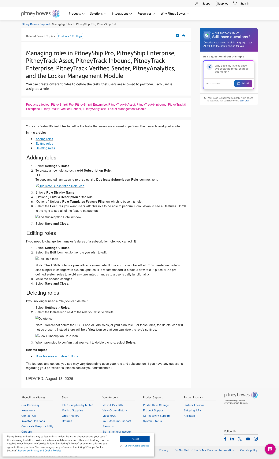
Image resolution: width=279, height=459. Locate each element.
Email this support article (177, 35)
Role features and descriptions (57, 356)
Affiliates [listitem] (189, 415)
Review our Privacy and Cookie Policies (39, 450)
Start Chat (244, 101)
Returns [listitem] (67, 421)
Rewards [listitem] (108, 426)
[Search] (196, 3)
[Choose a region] (255, 3)
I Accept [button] (135, 439)
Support (207, 3)
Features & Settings (70, 36)
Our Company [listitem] (30, 405)
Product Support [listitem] (153, 410)
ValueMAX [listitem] (109, 415)
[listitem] (225, 438)
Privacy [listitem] (163, 450)
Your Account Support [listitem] (116, 421)
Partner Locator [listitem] (194, 405)
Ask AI (245, 83)
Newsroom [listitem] (28, 410)
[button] (135, 446)
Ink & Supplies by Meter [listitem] (77, 405)
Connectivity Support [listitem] (156, 415)
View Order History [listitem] (114, 410)
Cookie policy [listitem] (249, 450)
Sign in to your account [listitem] (117, 431)
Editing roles (44, 143)
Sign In (244, 3)
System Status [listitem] (152, 421)
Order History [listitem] (70, 415)
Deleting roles (45, 148)
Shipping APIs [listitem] (193, 410)
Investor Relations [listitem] (33, 421)
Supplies (222, 3)
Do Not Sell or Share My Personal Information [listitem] (204, 450)
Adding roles (44, 139)
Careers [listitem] (26, 431)
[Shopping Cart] (235, 3)
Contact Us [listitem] (28, 415)
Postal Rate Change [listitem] (156, 405)
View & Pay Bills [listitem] (112, 405)
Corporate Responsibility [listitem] (37, 426)
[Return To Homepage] (40, 14)
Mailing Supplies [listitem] (72, 410)
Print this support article (183, 35)
